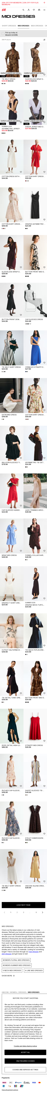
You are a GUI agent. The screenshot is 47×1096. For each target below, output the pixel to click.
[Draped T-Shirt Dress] (12, 583)
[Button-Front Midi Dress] (35, 252)
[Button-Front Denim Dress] (12, 300)
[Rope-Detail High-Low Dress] (12, 726)
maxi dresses (34, 952)
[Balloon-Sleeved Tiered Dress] (12, 443)
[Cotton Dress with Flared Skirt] (12, 157)
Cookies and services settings (25, 1070)
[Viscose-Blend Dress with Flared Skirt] (35, 866)
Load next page (23, 905)
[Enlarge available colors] (4, 83)
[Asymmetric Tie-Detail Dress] (35, 443)
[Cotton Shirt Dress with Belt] (35, 157)
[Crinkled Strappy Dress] (35, 347)
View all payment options (10, 1090)
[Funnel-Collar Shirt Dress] (35, 536)
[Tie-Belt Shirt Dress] (12, 347)
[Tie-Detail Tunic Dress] (12, 678)
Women (13, 992)
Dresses (22, 992)
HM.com (5, 992)
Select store (11, 35)
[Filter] (44, 39)
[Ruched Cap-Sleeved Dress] (12, 771)
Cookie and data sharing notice (25, 1046)
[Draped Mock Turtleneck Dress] (35, 583)
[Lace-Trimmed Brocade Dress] (35, 490)
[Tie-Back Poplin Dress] (35, 630)
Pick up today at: (11, 32)
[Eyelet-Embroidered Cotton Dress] (35, 818)
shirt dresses (6, 954)
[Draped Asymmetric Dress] (35, 204)
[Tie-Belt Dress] (12, 59)
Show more (7, 976)
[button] (10, 73)
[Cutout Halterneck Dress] (12, 630)
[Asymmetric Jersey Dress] (12, 107)
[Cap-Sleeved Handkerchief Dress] (12, 490)
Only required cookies (25, 1061)
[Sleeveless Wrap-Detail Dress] (35, 59)
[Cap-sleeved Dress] (35, 300)
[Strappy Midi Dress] (35, 726)
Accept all (25, 1052)
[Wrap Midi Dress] (12, 536)
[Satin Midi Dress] (12, 395)
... (29, 912)
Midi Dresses (33, 992)
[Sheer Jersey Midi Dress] (35, 107)
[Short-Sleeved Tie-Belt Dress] (35, 771)
